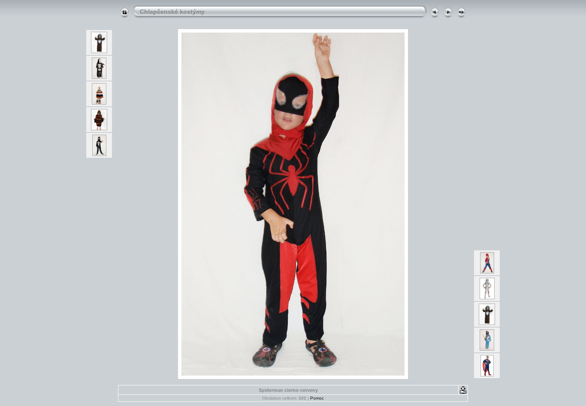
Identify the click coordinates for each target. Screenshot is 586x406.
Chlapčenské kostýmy (172, 11)
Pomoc (317, 398)
